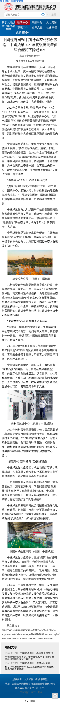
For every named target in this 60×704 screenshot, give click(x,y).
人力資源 (51, 22)
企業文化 (37, 27)
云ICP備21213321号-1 (31, 692)
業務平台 (37, 22)
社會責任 (51, 27)
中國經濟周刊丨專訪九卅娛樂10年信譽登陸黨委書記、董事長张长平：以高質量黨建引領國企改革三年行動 (29, 656)
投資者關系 (23, 32)
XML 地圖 (30, 701)
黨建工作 (23, 27)
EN (48, 14)
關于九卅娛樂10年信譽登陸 (8, 25)
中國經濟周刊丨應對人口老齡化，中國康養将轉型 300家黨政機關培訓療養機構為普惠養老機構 (29, 666)
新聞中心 (22, 22)
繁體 (53, 14)
